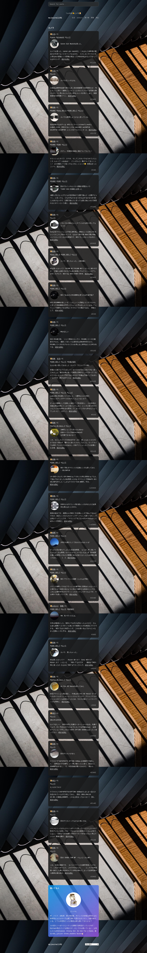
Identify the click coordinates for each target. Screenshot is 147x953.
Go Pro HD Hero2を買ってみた (72, 686)
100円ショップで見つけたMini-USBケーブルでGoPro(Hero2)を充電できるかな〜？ (72, 432)
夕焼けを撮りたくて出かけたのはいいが (75, 542)
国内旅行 (71, 609)
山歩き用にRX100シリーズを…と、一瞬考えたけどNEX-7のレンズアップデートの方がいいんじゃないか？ (70, 397)
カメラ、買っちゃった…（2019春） (73, 261)
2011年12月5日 (55, 720)
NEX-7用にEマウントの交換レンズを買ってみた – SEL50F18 (78, 469)
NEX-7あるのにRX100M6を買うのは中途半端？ (77, 295)
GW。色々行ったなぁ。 (69, 616)
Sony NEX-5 (61, 110)
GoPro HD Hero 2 (58, 426)
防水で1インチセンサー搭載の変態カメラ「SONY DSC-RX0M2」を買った (75, 187)
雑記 (53, 713)
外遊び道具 (72, 362)
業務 (53, 107)
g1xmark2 (60, 37)
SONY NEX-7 (72, 110)
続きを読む (66, 59)
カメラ (68, 37)
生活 (53, 34)
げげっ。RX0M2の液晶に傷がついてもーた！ (76, 151)
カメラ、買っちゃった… (69, 652)
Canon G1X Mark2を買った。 (72, 44)
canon (53, 37)
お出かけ (55, 606)
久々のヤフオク (55, 787)
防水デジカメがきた (68, 753)
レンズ (70, 392)
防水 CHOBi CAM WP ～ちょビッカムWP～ (76, 857)
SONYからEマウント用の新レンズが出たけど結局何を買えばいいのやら (78, 505)
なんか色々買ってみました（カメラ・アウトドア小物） (70, 365)
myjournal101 (55, 18)
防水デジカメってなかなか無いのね (73, 821)
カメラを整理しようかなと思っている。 (75, 117)
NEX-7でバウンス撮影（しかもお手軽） (75, 579)
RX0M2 (53, 110)
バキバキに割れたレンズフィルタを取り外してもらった (78, 224)
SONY (59, 144)
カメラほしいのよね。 (69, 80)
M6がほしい (65, 332)
